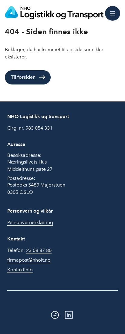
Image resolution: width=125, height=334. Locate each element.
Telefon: (29, 250)
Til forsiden (23, 77)
